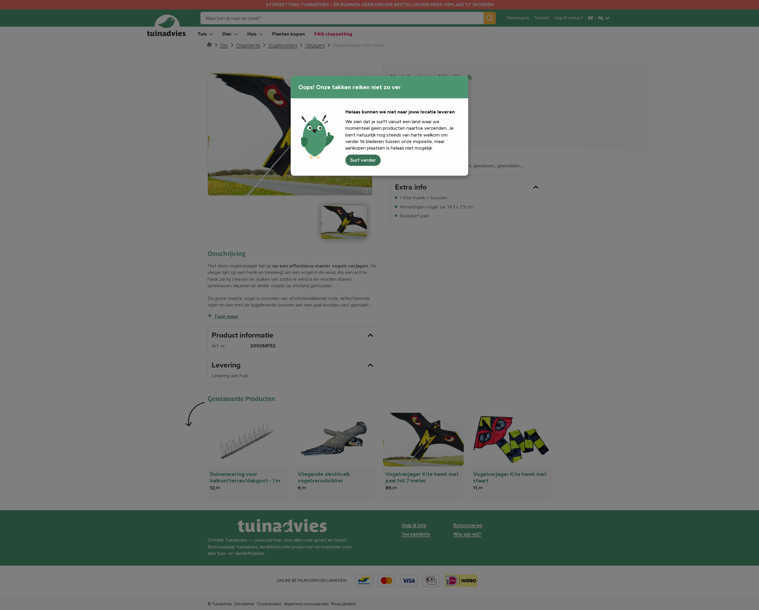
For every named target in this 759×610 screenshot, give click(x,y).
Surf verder (363, 160)
